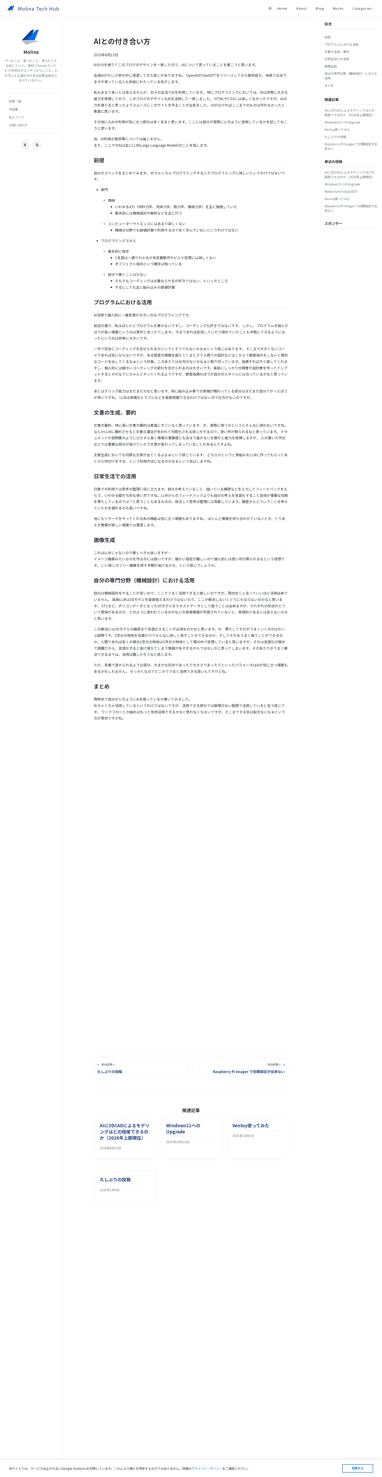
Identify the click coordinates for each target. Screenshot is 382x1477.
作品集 (13, 109)
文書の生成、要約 (337, 51)
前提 (328, 37)
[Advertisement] (191, 756)
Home (282, 8)
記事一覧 (15, 101)
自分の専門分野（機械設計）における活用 (351, 75)
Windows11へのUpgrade (342, 122)
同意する (357, 1468)
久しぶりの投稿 (335, 137)
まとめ (329, 85)
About (301, 8)
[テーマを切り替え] (270, 8)
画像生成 (331, 66)
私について (16, 117)
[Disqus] (191, 853)
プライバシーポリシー (206, 1468)
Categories (362, 8)
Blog (320, 8)
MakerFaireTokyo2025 (341, 191)
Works (338, 8)
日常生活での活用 (337, 59)
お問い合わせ (18, 125)
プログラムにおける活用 (342, 44)
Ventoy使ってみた (337, 129)
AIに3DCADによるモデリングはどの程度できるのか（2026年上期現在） (350, 112)
